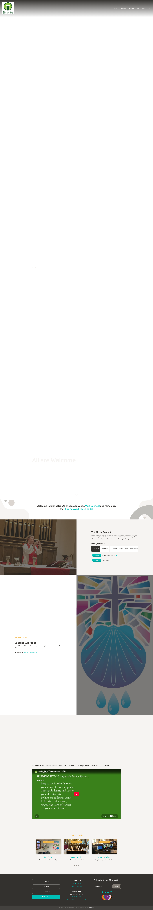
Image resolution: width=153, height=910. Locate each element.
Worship (115, 8)
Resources (131, 8)
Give (138, 8)
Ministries (123, 8)
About (143, 8)
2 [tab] (33, 473)
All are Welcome (40, 467)
